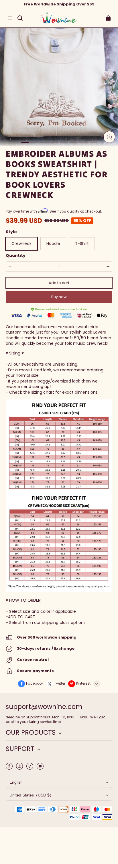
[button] (10, 18)
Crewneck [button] (21, 243)
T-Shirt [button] (82, 243)
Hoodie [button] (53, 243)
